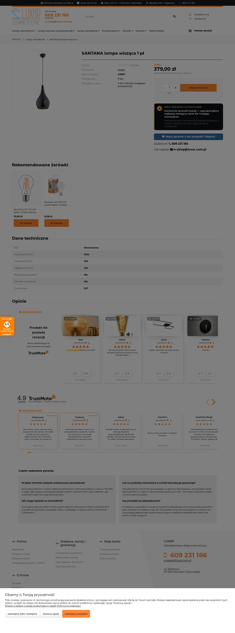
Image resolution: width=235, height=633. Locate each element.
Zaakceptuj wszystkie (76, 613)
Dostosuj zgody (51, 613)
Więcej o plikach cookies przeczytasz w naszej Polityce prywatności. (43, 605)
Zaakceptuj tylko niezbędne (22, 613)
